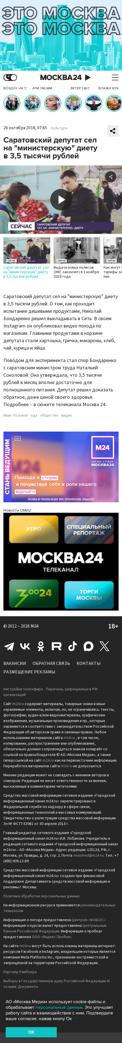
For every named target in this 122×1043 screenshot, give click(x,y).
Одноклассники (41, 646)
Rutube (56, 646)
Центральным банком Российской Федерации (54, 928)
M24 (35, 626)
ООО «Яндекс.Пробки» (51, 937)
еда (34, 415)
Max (88, 646)
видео (66, 415)
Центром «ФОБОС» (88, 920)
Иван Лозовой (15, 415)
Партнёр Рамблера (20, 972)
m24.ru (18, 704)
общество (49, 415)
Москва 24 (61, 77)
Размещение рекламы (29, 672)
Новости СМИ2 (17, 510)
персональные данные (59, 1007)
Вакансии (14, 663)
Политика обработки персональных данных (41, 896)
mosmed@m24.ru (89, 855)
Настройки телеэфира (23, 689)
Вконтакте (25, 646)
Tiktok (72, 646)
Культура (59, 128)
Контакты (89, 663)
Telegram (9, 646)
